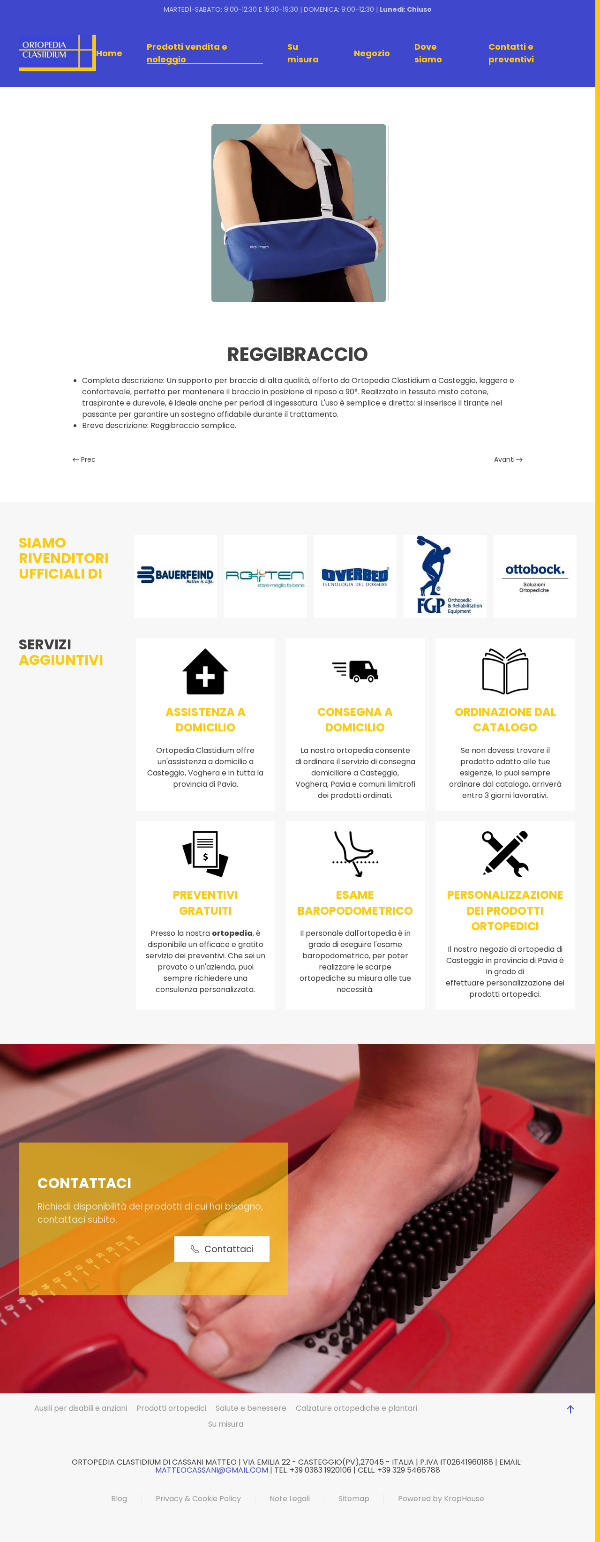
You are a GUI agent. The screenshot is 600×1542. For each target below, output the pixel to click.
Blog (119, 1498)
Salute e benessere (251, 1408)
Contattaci (229, 1249)
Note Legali (290, 1498)
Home (109, 53)
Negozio (372, 53)
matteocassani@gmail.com (211, 1470)
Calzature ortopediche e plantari (356, 1408)
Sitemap (353, 1498)
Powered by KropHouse (441, 1498)
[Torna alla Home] (57, 53)
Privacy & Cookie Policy (198, 1498)
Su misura (303, 53)
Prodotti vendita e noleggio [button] (187, 53)
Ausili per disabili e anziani (80, 1408)
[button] (570, 1409)
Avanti (504, 459)
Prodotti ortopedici (171, 1408)
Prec (88, 459)
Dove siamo (428, 53)
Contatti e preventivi (511, 53)
